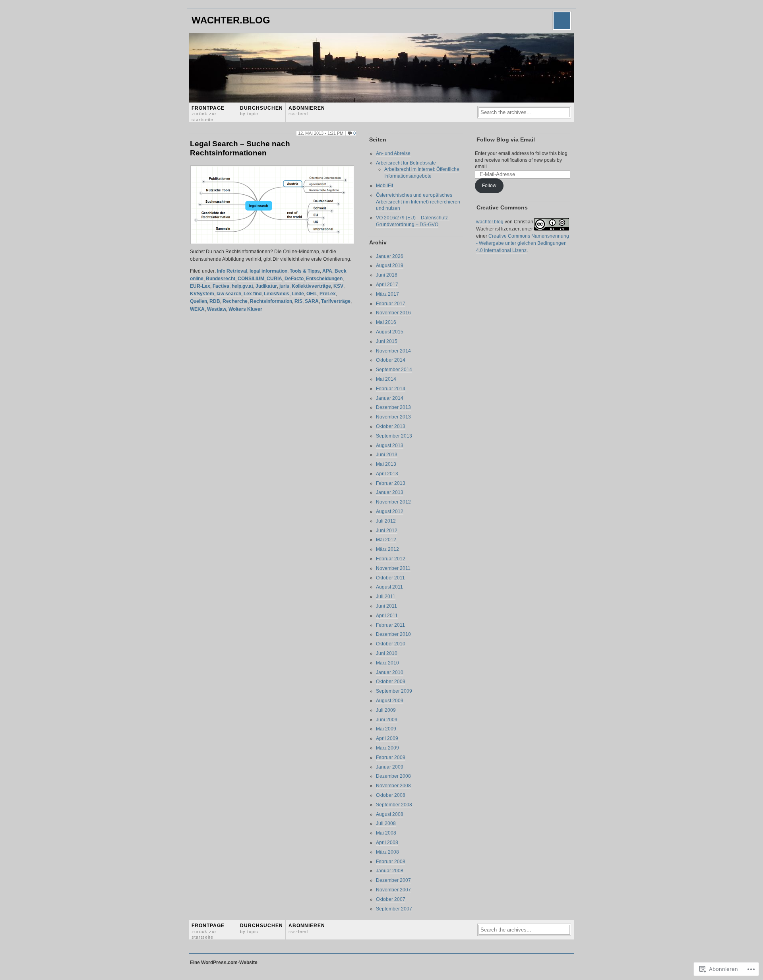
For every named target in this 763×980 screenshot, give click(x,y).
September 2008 (394, 805)
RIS (298, 301)
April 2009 (387, 738)
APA (327, 271)
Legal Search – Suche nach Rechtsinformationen (240, 148)
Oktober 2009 (390, 681)
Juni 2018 (386, 275)
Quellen (198, 301)
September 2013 (394, 436)
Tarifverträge (336, 301)
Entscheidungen (324, 278)
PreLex (328, 293)
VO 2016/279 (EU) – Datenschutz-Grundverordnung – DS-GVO (412, 221)
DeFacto (294, 278)
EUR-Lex (200, 286)
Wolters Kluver (245, 309)
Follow (489, 185)
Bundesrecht (220, 278)
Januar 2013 (389, 492)
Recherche (235, 301)
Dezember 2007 (393, 880)
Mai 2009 (386, 729)
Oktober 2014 (390, 360)
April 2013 (387, 473)
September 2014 (394, 369)
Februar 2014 (390, 388)
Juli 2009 (386, 710)
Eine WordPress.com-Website (224, 962)
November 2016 (393, 313)
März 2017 (387, 294)
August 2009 (389, 700)
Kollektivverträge (311, 286)
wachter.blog (231, 20)
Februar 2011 (390, 625)
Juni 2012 (386, 530)
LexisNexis (276, 293)
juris (284, 286)
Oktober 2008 (390, 795)
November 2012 (393, 502)
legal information (268, 271)
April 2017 (387, 284)
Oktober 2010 (390, 644)
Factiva (221, 286)
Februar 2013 (390, 483)
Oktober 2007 (390, 899)
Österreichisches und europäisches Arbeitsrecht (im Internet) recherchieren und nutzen (418, 201)
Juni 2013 (386, 454)
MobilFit (384, 185)
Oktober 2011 (390, 578)
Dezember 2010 (393, 634)
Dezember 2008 (393, 776)
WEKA (197, 309)
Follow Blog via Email (505, 139)
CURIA (274, 278)
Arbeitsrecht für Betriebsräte (406, 163)
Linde (298, 293)
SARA (312, 301)
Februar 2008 (390, 861)
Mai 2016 (386, 322)
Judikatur (266, 286)
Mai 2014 (386, 379)
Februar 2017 (390, 303)
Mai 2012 (386, 539)
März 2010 (387, 663)
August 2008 (389, 814)
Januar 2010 (389, 672)
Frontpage (208, 113)
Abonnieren (307, 110)
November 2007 (393, 890)
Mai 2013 (386, 464)
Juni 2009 (386, 719)
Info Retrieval (232, 271)
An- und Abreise (393, 153)
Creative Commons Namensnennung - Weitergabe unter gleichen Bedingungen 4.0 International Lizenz (522, 243)
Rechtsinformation (271, 301)
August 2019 (389, 265)
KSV (338, 286)
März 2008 (387, 852)
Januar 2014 (389, 398)
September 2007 (394, 909)
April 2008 (387, 842)
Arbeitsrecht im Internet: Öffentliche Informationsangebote (421, 173)
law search (229, 293)
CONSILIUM (251, 278)
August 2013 (389, 445)
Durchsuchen (261, 110)
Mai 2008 (386, 833)
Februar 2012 (390, 559)
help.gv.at (242, 286)
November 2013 (393, 417)
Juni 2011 (386, 606)
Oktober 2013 (390, 426)
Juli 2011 (385, 596)
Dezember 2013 (393, 407)
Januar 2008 (389, 870)
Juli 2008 (386, 823)
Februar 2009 (390, 757)
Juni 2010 (386, 653)
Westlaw (216, 309)
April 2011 (387, 615)
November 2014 (393, 351)
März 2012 (387, 549)
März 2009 (387, 748)
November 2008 (393, 785)
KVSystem (202, 293)
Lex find (252, 293)
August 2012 (389, 511)
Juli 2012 (386, 521)
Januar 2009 (389, 767)
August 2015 (389, 332)
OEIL (311, 293)
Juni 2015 (386, 341)
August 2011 (389, 587)
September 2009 (394, 691)
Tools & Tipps (305, 271)
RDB (214, 301)
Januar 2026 (389, 256)
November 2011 (393, 568)
